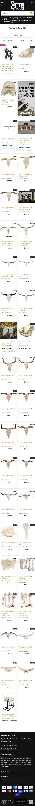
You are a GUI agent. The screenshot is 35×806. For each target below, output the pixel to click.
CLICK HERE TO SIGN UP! (9, 745)
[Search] (31, 13)
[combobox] (15, 13)
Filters (23, 40)
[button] (30, 40)
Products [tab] (17, 35)
